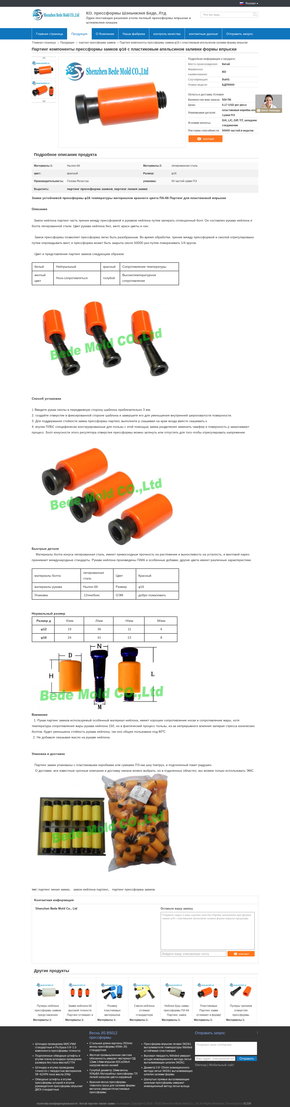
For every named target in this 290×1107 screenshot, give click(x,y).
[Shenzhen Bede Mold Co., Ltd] (57, 15)
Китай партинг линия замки (97, 1103)
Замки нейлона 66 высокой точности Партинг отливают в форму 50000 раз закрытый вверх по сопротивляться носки (80, 1010)
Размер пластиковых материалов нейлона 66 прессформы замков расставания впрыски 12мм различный (112, 1010)
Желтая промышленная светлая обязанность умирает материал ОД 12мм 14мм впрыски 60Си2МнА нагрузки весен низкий (112, 1060)
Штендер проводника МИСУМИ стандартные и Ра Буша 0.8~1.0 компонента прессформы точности (57, 1047)
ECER (247, 1103)
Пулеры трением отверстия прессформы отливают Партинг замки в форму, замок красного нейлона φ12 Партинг (241, 1010)
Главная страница (49, 34)
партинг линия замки (53, 889)
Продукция (79, 34)
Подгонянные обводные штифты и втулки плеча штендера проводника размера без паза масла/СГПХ (58, 1059)
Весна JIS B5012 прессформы (103, 1035)
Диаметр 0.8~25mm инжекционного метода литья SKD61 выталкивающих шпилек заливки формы (168, 1071)
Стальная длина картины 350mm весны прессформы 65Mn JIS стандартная (110, 1047)
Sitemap (201, 1065)
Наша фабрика (134, 34)
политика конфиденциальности (57, 1103)
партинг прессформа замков (97, 42)
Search (255, 15)
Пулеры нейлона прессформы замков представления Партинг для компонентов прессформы (48, 1010)
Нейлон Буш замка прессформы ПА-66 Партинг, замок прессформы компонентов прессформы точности (176, 1010)
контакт (208, 139)
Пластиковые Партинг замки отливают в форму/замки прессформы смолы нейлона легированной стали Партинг (209, 1010)
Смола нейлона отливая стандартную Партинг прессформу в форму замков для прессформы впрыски (144, 1010)
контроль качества (167, 34)
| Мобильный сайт (220, 1065)
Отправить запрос (239, 34)
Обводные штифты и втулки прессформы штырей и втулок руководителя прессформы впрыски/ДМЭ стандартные (58, 1084)
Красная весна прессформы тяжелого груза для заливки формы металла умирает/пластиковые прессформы (112, 1087)
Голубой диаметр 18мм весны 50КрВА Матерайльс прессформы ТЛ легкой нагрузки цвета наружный (113, 1074)
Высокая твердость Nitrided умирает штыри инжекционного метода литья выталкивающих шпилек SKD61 (167, 1059)
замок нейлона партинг (90, 889)
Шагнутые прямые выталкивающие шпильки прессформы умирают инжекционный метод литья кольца (166, 1083)
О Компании (105, 34)
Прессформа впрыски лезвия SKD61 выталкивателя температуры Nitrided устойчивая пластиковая (168, 1047)
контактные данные (203, 34)
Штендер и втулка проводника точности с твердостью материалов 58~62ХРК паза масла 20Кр (58, 1071)
